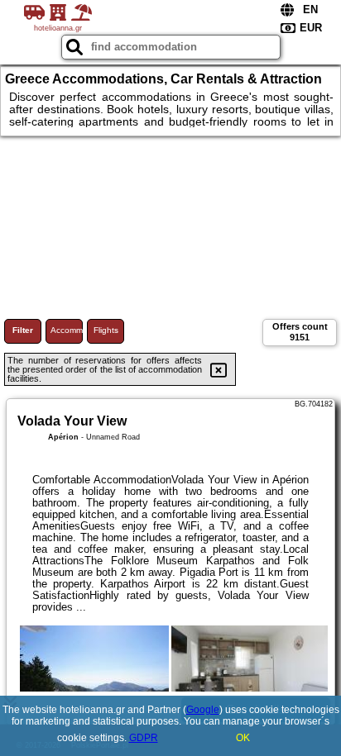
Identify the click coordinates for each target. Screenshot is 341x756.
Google (202, 710)
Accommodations (66, 330)
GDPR (143, 738)
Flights (106, 330)
